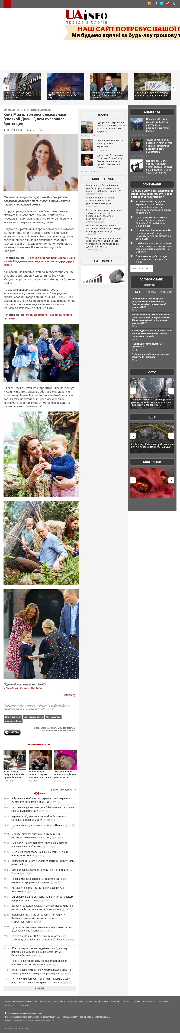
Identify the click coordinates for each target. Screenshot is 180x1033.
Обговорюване (151, 279)
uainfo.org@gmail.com (44, 1021)
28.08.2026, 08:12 (94, 206)
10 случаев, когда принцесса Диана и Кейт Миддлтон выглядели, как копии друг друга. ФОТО (39, 261)
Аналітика (152, 112)
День (138, 291)
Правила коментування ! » (63, 790)
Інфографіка (103, 261)
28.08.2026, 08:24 (94, 194)
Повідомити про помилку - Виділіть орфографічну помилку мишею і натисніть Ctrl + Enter (36, 707)
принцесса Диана (13, 721)
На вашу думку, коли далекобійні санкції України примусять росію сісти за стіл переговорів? (151, 193)
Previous (5, 88)
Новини (39, 793)
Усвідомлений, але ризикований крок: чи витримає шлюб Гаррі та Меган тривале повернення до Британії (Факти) (103, 242)
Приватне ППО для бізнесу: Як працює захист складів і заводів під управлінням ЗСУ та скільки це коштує (159, 166)
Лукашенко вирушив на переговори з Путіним (38, 825)
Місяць (152, 291)
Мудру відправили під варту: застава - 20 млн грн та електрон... (107, 95)
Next (174, 88)
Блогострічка (103, 179)
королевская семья (33, 717)
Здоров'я (114, 1001)
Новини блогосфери (41, 110)
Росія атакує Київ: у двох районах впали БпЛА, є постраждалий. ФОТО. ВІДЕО (145, 445)
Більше (39, 988)
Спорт (122, 1001)
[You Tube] (167, 4)
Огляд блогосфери (147, 1001)
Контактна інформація (24, 1021)
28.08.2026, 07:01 (94, 250)
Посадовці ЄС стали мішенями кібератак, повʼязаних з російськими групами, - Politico (158, 125)
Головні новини (21, 1001)
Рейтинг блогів (11, 1005)
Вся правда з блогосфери (16, 110)
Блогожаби (152, 462)
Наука (80, 1001)
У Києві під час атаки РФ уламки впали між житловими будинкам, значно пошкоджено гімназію (152, 333)
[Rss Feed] (149, 4)
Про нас (8, 1021)
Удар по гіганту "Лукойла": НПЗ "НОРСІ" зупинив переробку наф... (64, 95)
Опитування (152, 184)
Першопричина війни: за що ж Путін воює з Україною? (110, 143)
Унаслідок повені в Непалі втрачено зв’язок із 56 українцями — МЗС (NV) (100, 200)
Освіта (96, 1001)
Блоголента (163, 1001)
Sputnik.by (69, 695)
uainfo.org (38, 1017)
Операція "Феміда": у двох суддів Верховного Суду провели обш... (19, 95)
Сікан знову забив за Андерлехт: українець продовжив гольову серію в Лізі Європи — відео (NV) (103, 188)
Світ (64, 1001)
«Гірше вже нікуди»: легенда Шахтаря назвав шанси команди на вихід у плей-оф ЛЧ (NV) (103, 228)
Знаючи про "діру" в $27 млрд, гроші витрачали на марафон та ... (151, 95)
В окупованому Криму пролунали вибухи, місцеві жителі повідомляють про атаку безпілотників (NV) (104, 214)
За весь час (165, 291)
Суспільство (44, 1001)
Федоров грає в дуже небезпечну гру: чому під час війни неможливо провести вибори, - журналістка (159, 146)
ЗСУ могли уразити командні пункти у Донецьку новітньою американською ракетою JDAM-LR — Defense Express (39, 952)
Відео (152, 417)
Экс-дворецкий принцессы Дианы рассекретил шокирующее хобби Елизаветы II (65, 777)
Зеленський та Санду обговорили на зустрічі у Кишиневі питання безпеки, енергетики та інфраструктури (38, 918)
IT (107, 1001)
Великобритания (13, 717)
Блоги (103, 115)
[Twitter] (161, 4)
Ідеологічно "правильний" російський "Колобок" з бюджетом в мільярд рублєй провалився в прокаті (110, 161)
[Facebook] (155, 4)
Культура (72, 1001)
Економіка (56, 1001)
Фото (152, 372)
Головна (8, 1001)
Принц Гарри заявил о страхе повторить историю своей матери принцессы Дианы (40, 777)
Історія (88, 1001)
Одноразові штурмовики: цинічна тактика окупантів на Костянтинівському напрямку (111, 127)
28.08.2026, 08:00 (94, 222)
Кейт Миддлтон (53, 717)
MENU (7, 4)
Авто (102, 1001)
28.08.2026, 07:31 (94, 234)
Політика (33, 1001)
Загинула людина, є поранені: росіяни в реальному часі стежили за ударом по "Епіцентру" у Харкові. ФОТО (143, 402)
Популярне (152, 285)
